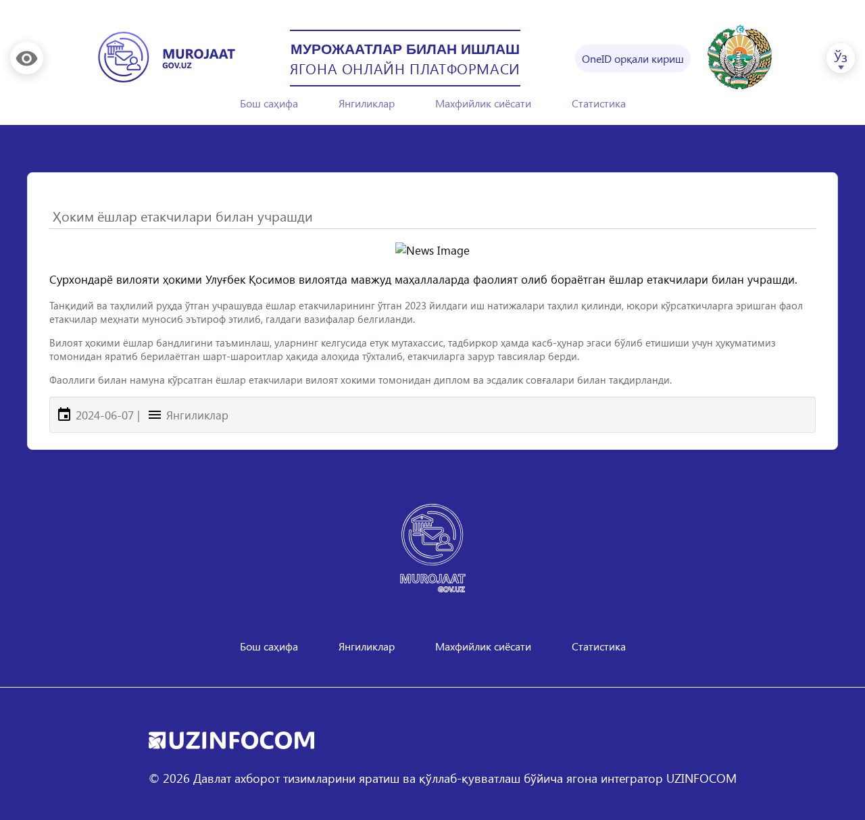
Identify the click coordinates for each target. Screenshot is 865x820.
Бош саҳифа (269, 103)
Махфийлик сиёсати (483, 103)
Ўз (840, 56)
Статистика (599, 103)
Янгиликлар (367, 103)
